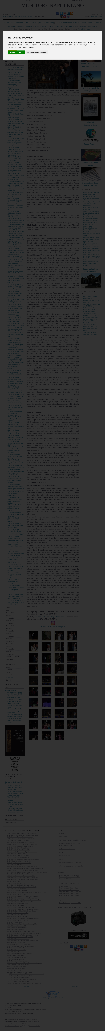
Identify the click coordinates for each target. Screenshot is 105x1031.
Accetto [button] (12, 52)
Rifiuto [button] (21, 52)
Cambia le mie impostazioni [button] (37, 52)
